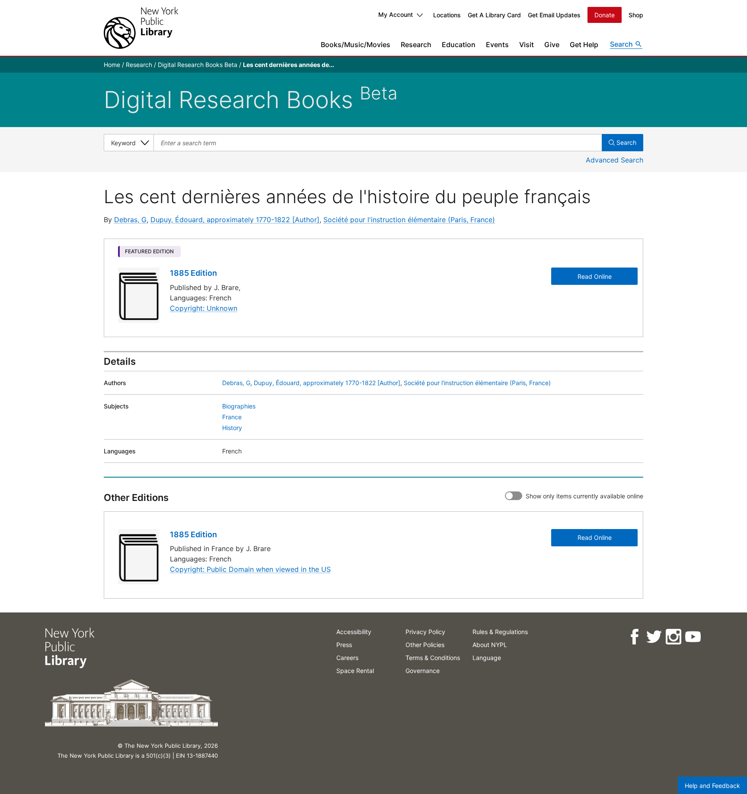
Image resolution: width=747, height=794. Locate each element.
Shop (636, 15)
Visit (526, 44)
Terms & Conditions (432, 657)
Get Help (584, 44)
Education (459, 44)
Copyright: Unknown (203, 308)
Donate (604, 15)
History (232, 427)
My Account (395, 14)
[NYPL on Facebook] (634, 637)
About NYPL (489, 644)
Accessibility (353, 631)
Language (486, 657)
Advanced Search (614, 160)
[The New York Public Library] (141, 28)
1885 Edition (193, 272)
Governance (422, 670)
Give (551, 44)
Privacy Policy (425, 631)
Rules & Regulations (500, 631)
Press (344, 644)
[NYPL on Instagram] (673, 637)
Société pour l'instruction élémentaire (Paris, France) (409, 219)
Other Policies (424, 644)
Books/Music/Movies (355, 44)
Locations (447, 15)
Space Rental (355, 670)
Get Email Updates (554, 15)
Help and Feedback (712, 785)
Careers (347, 657)
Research (416, 44)
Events (497, 44)
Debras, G (130, 219)
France (232, 417)
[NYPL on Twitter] (653, 637)
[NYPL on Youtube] (692, 637)
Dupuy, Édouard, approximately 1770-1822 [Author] (234, 219)
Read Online (595, 276)
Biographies (238, 406)
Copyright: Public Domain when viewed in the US (250, 569)
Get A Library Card (494, 15)
